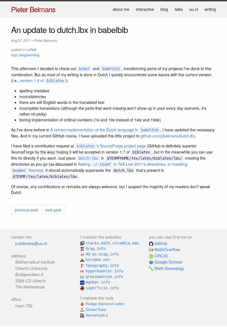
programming (29, 54)
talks (179, 9)
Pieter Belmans (33, 9)
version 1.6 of (42, 80)
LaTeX (31, 49)
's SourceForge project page (111, 146)
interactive (145, 9)
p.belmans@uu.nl (31, 243)
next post (53, 210)
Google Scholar (167, 262)
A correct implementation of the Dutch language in (104, 129)
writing (210, 9)
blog (164, 9)
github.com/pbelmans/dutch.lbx (168, 136)
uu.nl (193, 9)
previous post (26, 210)
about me (121, 9)
